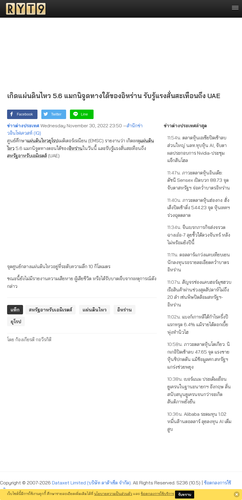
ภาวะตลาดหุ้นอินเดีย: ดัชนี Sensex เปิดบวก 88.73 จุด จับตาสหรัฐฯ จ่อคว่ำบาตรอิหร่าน (198, 180)
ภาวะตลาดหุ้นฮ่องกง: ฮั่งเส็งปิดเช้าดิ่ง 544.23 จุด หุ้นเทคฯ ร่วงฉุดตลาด (198, 207)
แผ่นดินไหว (38, 140)
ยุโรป (53, 140)
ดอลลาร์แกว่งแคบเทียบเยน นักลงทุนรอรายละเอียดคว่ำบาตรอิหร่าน (198, 262)
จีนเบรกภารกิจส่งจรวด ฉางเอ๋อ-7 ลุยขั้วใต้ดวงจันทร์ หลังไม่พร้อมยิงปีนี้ (198, 234)
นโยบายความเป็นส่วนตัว (113, 493)
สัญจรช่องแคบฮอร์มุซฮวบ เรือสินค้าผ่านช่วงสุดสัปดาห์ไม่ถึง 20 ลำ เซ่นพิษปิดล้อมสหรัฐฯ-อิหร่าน (199, 293)
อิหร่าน (76, 148)
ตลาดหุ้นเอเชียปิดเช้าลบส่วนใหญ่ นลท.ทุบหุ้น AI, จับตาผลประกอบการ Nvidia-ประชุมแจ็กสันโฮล (197, 149)
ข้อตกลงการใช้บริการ (157, 493)
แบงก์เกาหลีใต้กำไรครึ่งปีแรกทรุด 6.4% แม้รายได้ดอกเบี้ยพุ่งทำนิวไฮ (197, 324)
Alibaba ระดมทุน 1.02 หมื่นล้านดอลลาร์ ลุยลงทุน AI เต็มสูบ (199, 421)
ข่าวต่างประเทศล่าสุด (185, 125)
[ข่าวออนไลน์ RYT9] (24, 9)
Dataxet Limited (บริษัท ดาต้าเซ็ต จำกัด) (91, 483)
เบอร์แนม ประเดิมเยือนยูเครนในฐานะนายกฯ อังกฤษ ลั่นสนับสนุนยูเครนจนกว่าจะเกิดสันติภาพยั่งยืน (199, 390)
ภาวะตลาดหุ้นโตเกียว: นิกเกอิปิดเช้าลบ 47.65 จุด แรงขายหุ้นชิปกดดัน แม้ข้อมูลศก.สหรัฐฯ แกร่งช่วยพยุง (198, 355)
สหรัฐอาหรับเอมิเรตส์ (27, 156)
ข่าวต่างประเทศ (23, 125)
